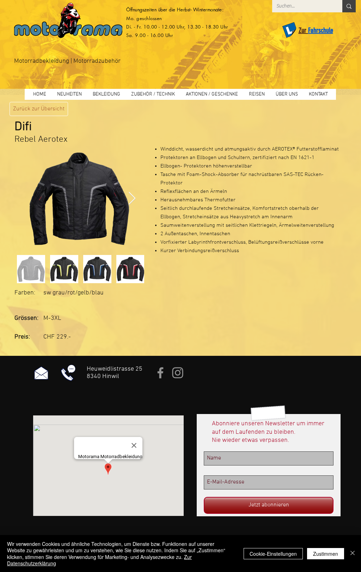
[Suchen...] (349, 6)
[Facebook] (160, 372)
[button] (106, 94)
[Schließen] (352, 553)
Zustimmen (325, 553)
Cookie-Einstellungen (273, 553)
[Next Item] (132, 199)
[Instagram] (177, 372)
